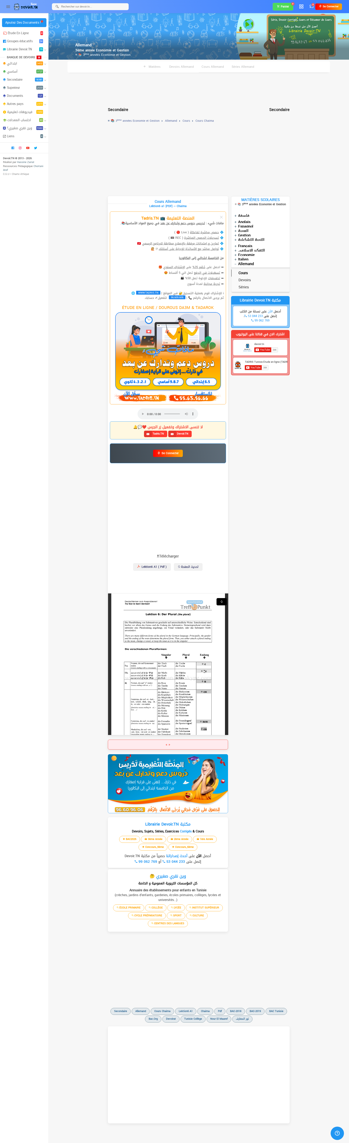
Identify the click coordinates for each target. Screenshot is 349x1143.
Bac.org (153, 1018)
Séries (244, 287)
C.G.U (6, 174)
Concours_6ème (184, 846)
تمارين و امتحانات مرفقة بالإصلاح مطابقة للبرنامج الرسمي (180, 243)
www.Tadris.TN (148, 293)
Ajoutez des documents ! (23, 22)
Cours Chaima (162, 1011)
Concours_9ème (154, 846)
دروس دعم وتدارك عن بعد (177, 223)
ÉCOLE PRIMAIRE (130, 907)
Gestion (244, 235)
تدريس (200, 223)
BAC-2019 (255, 1011)
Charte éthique (20, 174)
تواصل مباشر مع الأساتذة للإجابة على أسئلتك (189, 249)
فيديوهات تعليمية (24, 112)
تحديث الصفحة (189, 567)
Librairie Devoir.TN (24, 49)
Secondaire (24, 79)
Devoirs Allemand (181, 67)
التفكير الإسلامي (251, 250)
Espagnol (245, 226)
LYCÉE (177, 907)
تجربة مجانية (212, 284)
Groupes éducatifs (24, 41)
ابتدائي (24, 63)
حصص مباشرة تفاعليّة (204, 232)
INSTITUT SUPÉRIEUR (205, 907)
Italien (243, 259)
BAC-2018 (235, 1011)
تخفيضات (214, 278)
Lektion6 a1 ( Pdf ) (154, 567)
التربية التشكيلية (251, 239)
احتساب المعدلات (24, 120)
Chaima (205, 1011)
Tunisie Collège (193, 1018)
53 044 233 (175, 861)
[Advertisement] (199, 88)
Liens (24, 136)
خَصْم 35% (198, 267)
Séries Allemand (243, 67)
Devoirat (171, 1018)
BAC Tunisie (276, 1011)
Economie (246, 255)
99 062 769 (147, 861)
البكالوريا (184, 258)
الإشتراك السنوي (174, 267)
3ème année (154, 839)
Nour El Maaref (219, 1018)
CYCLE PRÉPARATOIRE (148, 915)
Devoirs (245, 280)
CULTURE (198, 915)
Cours (243, 273)
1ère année (206, 839)
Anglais (244, 222)
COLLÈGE (157, 907)
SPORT (177, 915)
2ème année (180, 839)
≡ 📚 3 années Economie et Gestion (102, 55)
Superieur (24, 88)
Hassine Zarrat (25, 162)
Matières (154, 67)
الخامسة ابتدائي (208, 258)
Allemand (246, 263)
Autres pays (24, 104)
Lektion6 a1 (186, 1011)
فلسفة (243, 215)
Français (245, 246)
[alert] (168, 783)
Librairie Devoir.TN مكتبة (260, 300)
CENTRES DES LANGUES (168, 923)
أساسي (24, 71)
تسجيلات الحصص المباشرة (201, 238)
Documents (24, 96)
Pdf (220, 1011)
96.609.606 (177, 297)
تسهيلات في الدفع (207, 273)
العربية (243, 230)
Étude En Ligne (25, 33)
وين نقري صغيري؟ (24, 128)
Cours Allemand (213, 67)
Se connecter (330, 6)
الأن (198, 856)
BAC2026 (130, 839)
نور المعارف (242, 1018)
